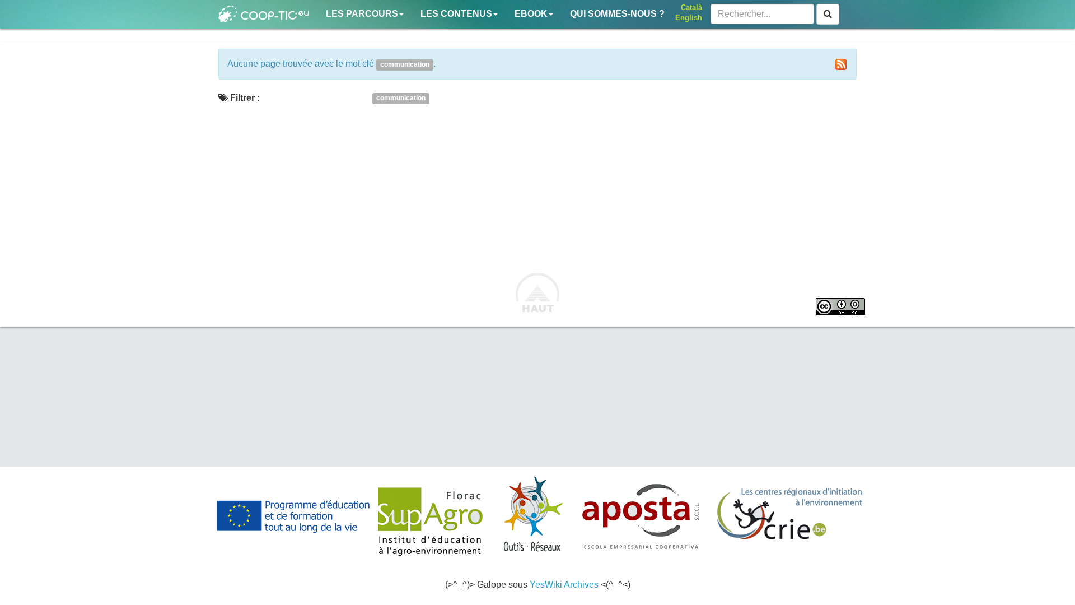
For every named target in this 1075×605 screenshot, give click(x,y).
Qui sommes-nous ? (617, 13)
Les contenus (456, 13)
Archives (581, 584)
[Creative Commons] (840, 306)
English (688, 17)
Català (691, 7)
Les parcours (362, 13)
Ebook (531, 13)
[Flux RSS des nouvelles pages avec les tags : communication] (841, 64)
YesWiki (546, 584)
